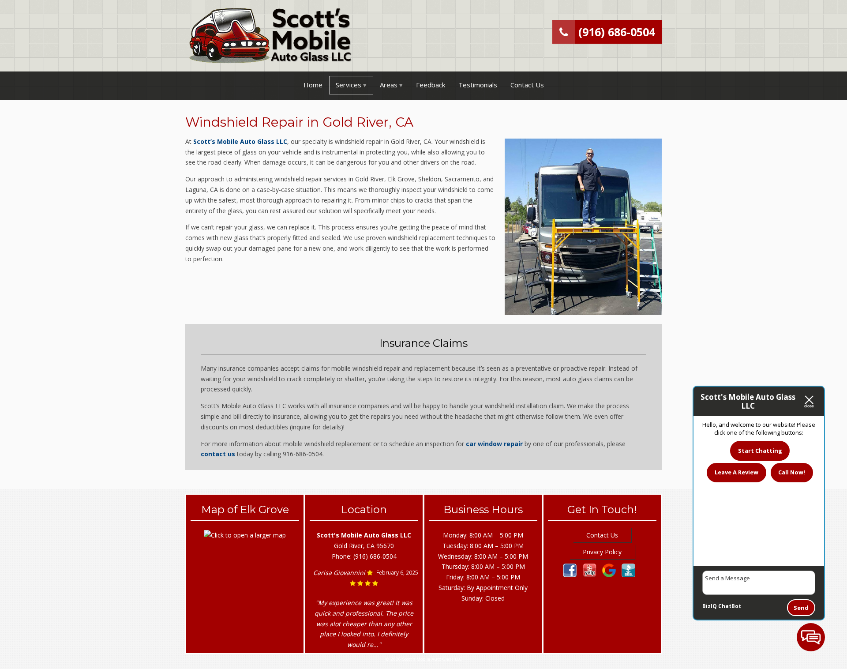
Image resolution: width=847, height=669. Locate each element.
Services (348, 84)
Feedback (430, 84)
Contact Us (527, 84)
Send (801, 608)
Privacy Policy (602, 552)
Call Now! (791, 472)
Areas (388, 84)
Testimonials (477, 84)
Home (313, 84)
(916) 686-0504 (615, 31)
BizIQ (709, 606)
